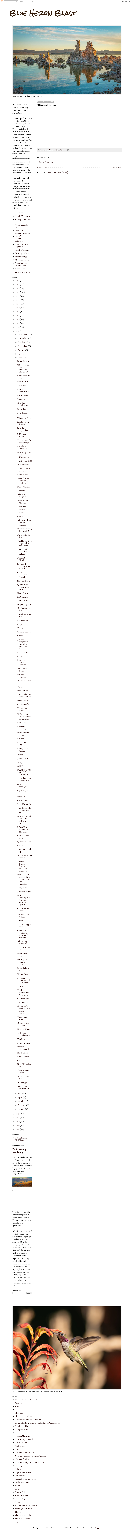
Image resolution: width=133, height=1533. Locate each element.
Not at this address (21, 743)
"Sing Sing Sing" (24, 418)
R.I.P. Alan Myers (21, 435)
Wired (17, 1522)
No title (20, 738)
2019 (18, 307)
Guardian (19, 1432)
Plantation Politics (21, 507)
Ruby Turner (23, 1056)
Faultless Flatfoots (21, 675)
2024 (18, 288)
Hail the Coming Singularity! (24, 529)
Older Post (116, 167)
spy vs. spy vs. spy (23, 791)
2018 (18, 311)
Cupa (19, 624)
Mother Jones (20, 1446)
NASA (17, 1449)
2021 (18, 300)
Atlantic (18, 1403)
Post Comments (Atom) (58, 172)
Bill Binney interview (22, 942)
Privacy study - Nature (23, 915)
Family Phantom (22, 250)
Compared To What (23, 909)
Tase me (20, 986)
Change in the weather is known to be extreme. (23, 934)
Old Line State (23, 998)
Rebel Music (22, 474)
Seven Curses (23, 361)
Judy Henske (22, 600)
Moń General (23, 690)
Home (79, 167)
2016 (18, 319)
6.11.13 (20, 845)
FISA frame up (23, 597)
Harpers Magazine (22, 1436)
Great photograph (23, 785)
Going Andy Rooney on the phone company (24, 1010)
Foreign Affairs (21, 1429)
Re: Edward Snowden (22, 447)
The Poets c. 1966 (24, 461)
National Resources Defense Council (30, 1456)
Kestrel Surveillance (23, 390)
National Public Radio (24, 1452)
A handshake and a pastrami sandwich (23, 264)
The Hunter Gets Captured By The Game (24, 543)
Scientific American (23, 1495)
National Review (22, 1459)
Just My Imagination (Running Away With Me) (23, 644)
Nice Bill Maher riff (24, 1065)
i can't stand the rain (23, 376)
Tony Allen (22, 887)
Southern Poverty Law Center (27, 1505)
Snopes (18, 1502)
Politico (18, 1469)
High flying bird (24, 604)
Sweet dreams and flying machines (23, 480)
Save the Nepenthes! (22, 429)
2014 (18, 327)
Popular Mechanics (23, 1472)
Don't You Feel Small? (23, 948)
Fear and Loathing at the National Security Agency (24, 900)
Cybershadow (23, 800)
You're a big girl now (24, 925)
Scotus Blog (20, 1498)
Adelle (20, 920)
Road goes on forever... (23, 423)
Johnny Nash (22, 758)
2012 (18, 1114)
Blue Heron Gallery (23, 1416)
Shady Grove (22, 593)
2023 (18, 292)
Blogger (97, 1527)
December (22, 334)
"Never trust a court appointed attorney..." (23, 368)
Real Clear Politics (22, 1482)
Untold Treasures (22, 216)
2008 (18, 1129)
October (21, 342)
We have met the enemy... (24, 856)
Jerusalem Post (21, 1442)
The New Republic (23, 1515)
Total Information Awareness (23, 992)
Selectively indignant (22, 495)
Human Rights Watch (24, 1439)
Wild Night (22, 1082)
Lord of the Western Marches (22, 231)
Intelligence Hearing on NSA (23, 962)
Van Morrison (23, 1039)
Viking (20, 628)
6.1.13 (19, 1060)
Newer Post (42, 167)
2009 (18, 1125)
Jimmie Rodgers (24, 891)
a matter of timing (22, 272)
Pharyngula (20, 1465)
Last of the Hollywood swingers (20, 238)
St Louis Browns (24, 581)
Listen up (21, 399)
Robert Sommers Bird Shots (22, 1139)
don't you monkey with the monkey (23, 980)
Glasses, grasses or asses (23, 1024)
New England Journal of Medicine (29, 1462)
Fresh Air (21, 796)
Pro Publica (20, 1475)
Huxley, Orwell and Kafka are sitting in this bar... (24, 820)
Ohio (19, 656)
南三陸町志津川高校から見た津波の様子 (24, 772)
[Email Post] (68, 150)
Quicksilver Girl (24, 841)
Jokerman (21, 754)
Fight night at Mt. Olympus (22, 245)
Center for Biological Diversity (28, 1419)
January (21, 1109)
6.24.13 (20, 516)
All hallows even (22, 260)
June (20, 357)
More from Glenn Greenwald (22, 662)
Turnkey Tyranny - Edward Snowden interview (22, 866)
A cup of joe (20, 268)
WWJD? (21, 762)
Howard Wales (23, 1029)
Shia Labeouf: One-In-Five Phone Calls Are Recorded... (23, 879)
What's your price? (22, 709)
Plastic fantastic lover (21, 226)
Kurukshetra (22, 395)
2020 (18, 304)
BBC (17, 1409)
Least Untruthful (24, 804)
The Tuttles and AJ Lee (24, 850)
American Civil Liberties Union (28, 1399)
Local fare (21, 385)
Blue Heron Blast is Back (23, 1087)
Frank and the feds (23, 954)
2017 (18, 315)
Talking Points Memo (24, 1508)
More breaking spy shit (23, 733)
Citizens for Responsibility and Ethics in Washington (37, 1423)
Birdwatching (21, 256)
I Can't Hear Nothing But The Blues (23, 829)
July (20, 354)
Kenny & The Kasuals (23, 749)
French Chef (22, 381)
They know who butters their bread (24, 810)
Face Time (21, 722)
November (23, 338)
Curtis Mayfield (24, 704)
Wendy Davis (23, 464)
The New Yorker (22, 1518)
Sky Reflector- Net (23, 609)
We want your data (23, 1077)
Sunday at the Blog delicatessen (23, 220)
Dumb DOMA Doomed (23, 469)
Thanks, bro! (22, 512)
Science (18, 1489)
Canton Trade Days (23, 836)
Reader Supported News (25, 1479)
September (23, 346)
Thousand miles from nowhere (24, 695)
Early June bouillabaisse (23, 1034)
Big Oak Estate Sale (23, 536)
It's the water (22, 620)
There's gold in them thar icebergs (23, 551)
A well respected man (24, 615)
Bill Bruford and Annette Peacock (24, 522)
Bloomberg (20, 1413)
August (21, 350)
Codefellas (21, 635)
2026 (18, 280)
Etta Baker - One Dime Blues (24, 779)
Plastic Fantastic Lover (23, 1071)
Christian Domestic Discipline (22, 574)
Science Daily (21, 1492)
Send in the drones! (22, 669)
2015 (18, 323)
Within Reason (23, 974)
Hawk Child (22, 1053)
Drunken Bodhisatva (22, 404)
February (22, 1105)
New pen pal (22, 652)
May (20, 1093)
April (20, 1097)
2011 (18, 1117)
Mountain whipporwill (23, 1047)
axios (17, 1406)
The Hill (18, 1512)
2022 (18, 296)
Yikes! (19, 687)
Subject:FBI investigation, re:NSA (23, 566)
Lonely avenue (23, 1043)
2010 (18, 1121)
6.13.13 (20, 766)
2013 (18, 331)
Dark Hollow (23, 1002)
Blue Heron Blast (43, 13)
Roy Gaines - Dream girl (23, 727)
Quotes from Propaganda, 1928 (23, 587)
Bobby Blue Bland (22, 559)
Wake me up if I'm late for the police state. (24, 716)
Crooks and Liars (22, 1426)
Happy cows (22, 700)
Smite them (22, 409)
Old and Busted (24, 632)
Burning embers (22, 253)
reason (17, 1485)
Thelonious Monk (22, 1018)
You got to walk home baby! (24, 441)
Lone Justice (22, 413)
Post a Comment (46, 162)
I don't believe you (23, 969)
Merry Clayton (23, 487)
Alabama (21, 490)
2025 (18, 284)
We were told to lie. (24, 681)
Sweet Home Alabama (22, 501)
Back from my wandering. (19, 1151)
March (21, 1101)
